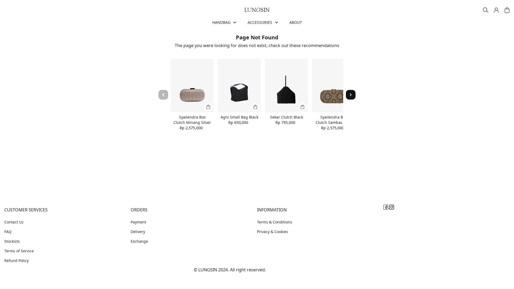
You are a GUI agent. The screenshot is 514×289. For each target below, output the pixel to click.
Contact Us (14, 222)
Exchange (139, 241)
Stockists (12, 241)
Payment (138, 222)
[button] (496, 10)
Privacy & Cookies (272, 231)
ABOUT (295, 22)
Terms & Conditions (274, 222)
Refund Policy (16, 260)
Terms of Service (19, 250)
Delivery (138, 231)
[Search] (485, 10)
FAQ (8, 231)
